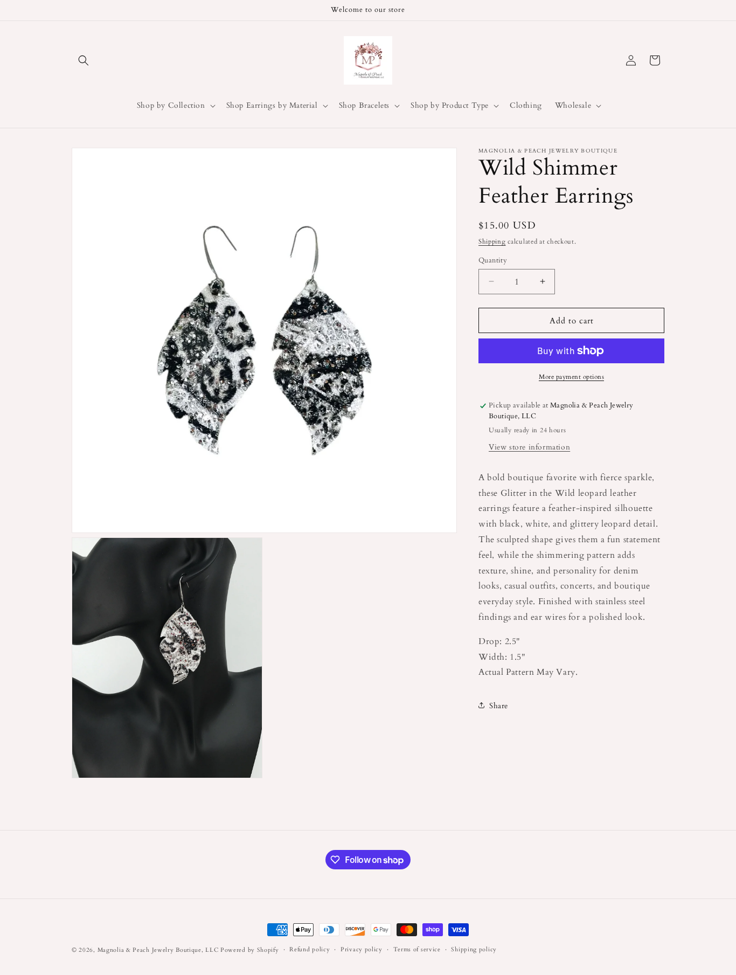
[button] (83, 60)
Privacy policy (362, 949)
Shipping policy (474, 949)
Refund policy (309, 949)
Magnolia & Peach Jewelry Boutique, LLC (158, 950)
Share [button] (498, 705)
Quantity (492, 260)
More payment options (571, 376)
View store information (529, 446)
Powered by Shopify (249, 950)
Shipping (492, 241)
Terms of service (417, 949)
